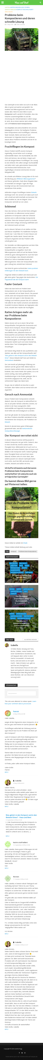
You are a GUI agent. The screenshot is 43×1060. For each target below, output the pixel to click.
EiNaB (25, 543)
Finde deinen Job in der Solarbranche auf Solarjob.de (21, 1056)
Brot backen (13, 563)
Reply (6, 772)
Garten (7, 7)
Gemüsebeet (9, 360)
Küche (27, 565)
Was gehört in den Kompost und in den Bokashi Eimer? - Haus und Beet (21, 816)
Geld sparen (25, 7)
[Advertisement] (21, 78)
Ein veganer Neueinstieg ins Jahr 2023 (21, 576)
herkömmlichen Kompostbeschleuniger (18, 430)
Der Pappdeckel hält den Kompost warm (21, 278)
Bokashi (33, 192)
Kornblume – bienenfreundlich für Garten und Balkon (21, 623)
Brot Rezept (23, 563)
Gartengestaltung (16, 591)
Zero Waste (9, 12)
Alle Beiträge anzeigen (30, 639)
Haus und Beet (21, 2)
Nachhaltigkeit (28, 9)
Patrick (16, 711)
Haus (21, 565)
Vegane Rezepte (15, 570)
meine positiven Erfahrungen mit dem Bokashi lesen (21, 269)
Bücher (12, 589)
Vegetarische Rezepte (17, 572)
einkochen (14, 565)
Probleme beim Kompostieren (27, 551)
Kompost (19, 9)
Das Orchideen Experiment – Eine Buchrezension (21, 598)
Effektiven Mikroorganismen (26, 179)
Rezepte (24, 568)
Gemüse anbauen (10, 9)
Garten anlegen (15, 7)
